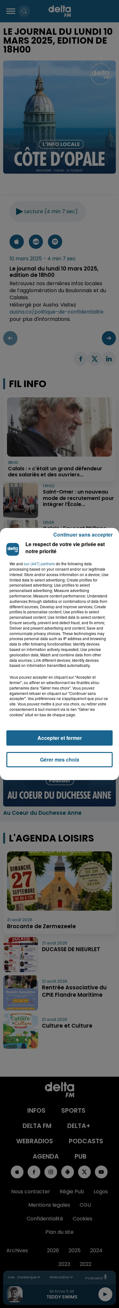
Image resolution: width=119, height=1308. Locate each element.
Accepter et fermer (59, 737)
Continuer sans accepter (83, 534)
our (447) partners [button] (39, 563)
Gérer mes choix (59, 759)
